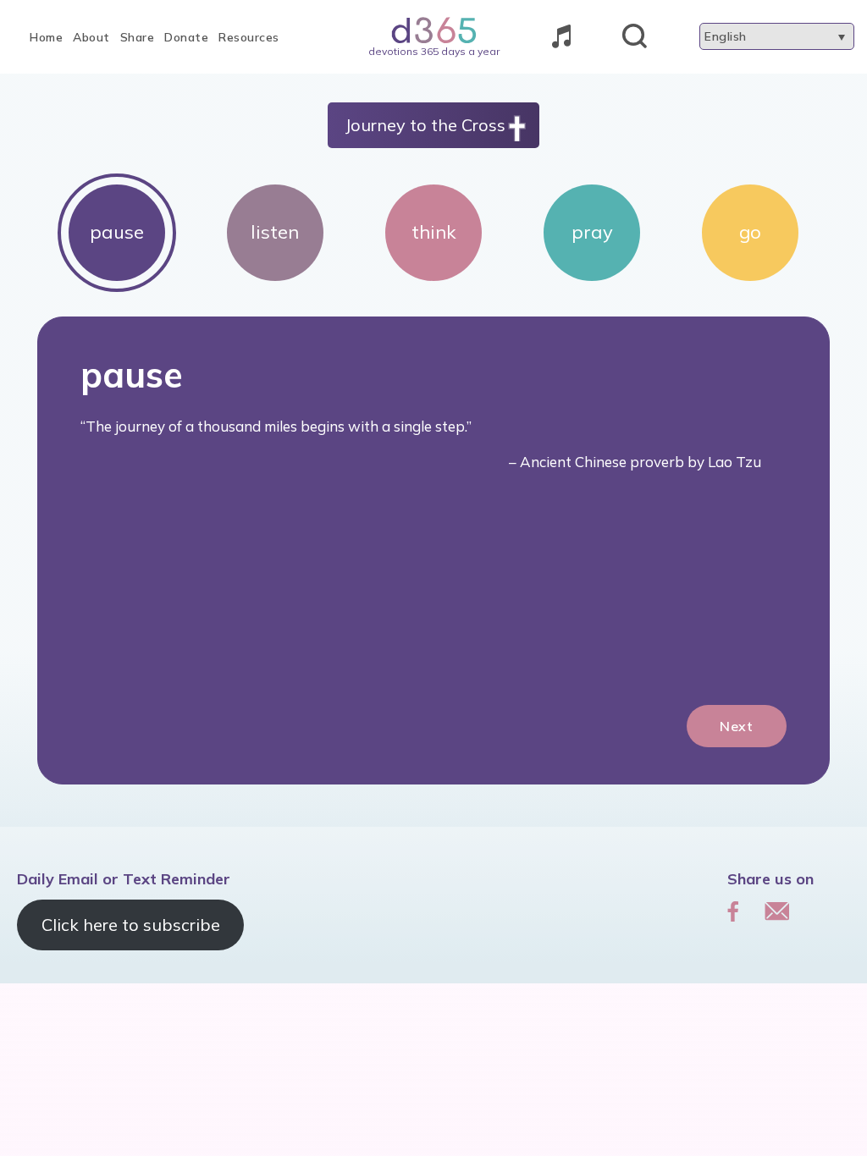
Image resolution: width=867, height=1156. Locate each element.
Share (137, 37)
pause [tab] (117, 232)
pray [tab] (592, 232)
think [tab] (433, 232)
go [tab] (750, 232)
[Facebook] (733, 911)
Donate (186, 37)
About (91, 37)
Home (46, 37)
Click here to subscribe (130, 924)
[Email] (777, 911)
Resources (248, 37)
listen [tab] (275, 232)
